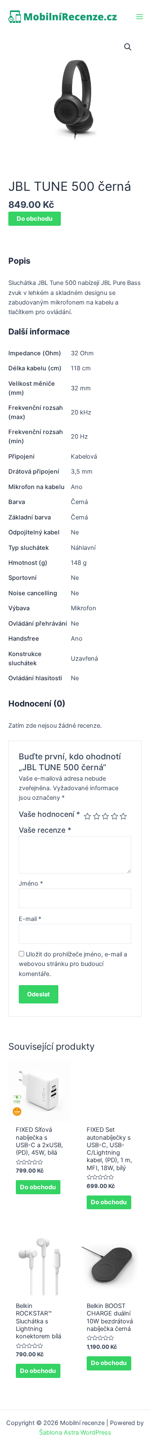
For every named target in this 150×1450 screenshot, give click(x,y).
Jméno (31, 883)
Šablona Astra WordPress (75, 1432)
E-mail (30, 919)
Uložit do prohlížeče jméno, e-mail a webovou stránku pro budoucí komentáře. (73, 964)
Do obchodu (34, 218)
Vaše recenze (45, 830)
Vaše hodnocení (49, 814)
